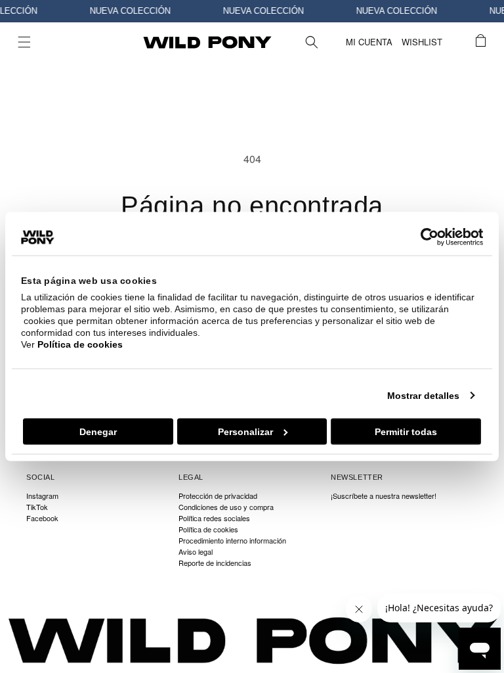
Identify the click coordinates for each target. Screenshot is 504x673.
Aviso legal (195, 552)
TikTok (37, 507)
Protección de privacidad (217, 496)
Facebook (42, 518)
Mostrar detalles (423, 395)
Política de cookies (80, 344)
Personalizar (245, 432)
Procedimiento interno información (232, 540)
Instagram (42, 496)
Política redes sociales (214, 518)
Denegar (98, 432)
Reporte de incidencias (214, 563)
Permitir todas (406, 432)
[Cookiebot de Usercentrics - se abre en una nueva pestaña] (425, 237)
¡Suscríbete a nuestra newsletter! (383, 496)
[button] (24, 42)
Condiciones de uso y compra (226, 507)
